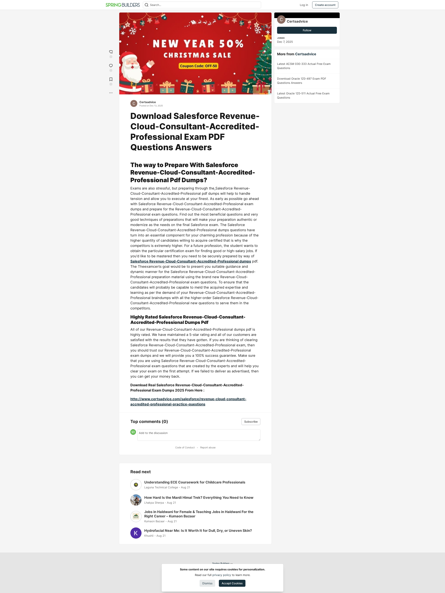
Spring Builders (221, 563)
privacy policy (221, 575)
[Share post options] (110, 92)
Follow (307, 30)
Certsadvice (147, 102)
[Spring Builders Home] (122, 4)
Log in (304, 5)
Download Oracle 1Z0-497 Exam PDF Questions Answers (301, 80)
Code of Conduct (185, 447)
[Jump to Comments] (110, 67)
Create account (325, 5)
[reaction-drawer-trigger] (110, 53)
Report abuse (208, 447)
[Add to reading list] (110, 81)
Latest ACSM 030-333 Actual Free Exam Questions (304, 66)
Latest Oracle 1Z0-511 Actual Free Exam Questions (303, 95)
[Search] (146, 5)
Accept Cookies (232, 583)
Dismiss (207, 583)
